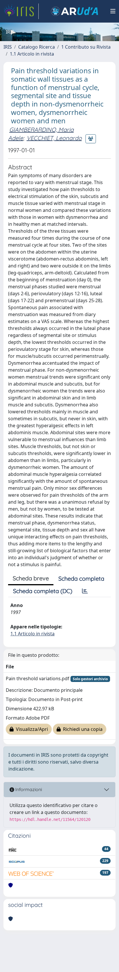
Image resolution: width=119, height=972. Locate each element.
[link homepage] (21, 11)
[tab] (85, 591)
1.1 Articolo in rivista (32, 54)
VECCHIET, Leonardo (54, 138)
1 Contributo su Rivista (86, 47)
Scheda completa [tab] (81, 578)
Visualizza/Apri (31, 729)
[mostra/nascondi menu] (113, 11)
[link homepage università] (74, 11)
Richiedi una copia (82, 729)
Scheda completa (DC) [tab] (42, 591)
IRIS (7, 47)
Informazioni (28, 789)
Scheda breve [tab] (31, 578)
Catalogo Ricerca (36, 47)
